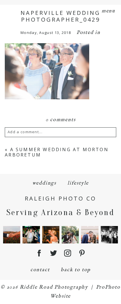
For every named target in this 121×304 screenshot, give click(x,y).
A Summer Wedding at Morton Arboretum (57, 152)
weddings (44, 183)
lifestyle (78, 183)
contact (40, 270)
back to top (76, 270)
